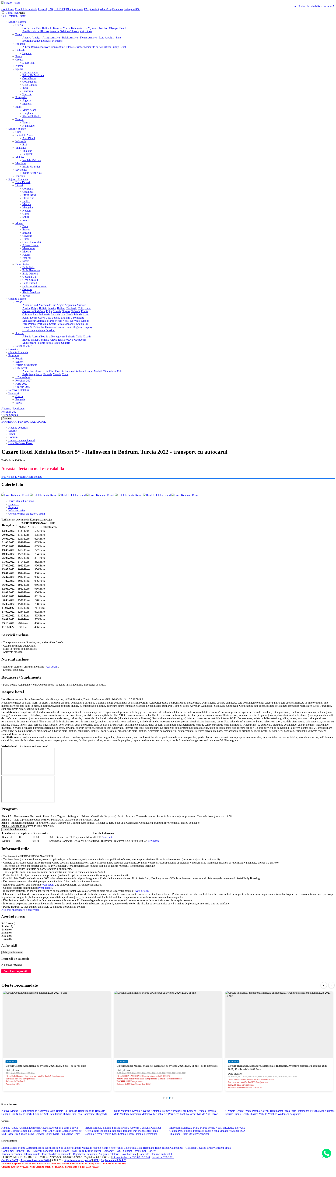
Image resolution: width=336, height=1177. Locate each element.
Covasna (27, 235)
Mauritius (20, 163)
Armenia (35, 1127)
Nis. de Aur (203, 1113)
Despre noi (140, 1150)
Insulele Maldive (31, 160)
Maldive (19, 157)
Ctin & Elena (18, 1113)
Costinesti (27, 191)
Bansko (35, 46)
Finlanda (20, 50)
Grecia (19, 24)
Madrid (98, 371)
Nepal (66, 320)
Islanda (78, 314)
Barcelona (35, 371)
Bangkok (27, 153)
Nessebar (78, 46)
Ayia (52, 1110)
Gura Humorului (31, 242)
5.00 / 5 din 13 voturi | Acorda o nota (21, 476)
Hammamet (28, 125)
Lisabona (79, 371)
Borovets (45, 46)
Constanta (27, 188)
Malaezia (41, 320)
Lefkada (201, 1110)
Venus (25, 220)
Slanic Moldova (31, 292)
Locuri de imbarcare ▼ (14, 829)
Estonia (57, 311)
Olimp (25, 213)
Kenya (41, 317)
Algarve (26, 100)
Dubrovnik (28, 62)
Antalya (26, 37)
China (88, 308)
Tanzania (20, 175)
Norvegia (75, 320)
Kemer (166, 1110)
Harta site (143, 1154)
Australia (81, 305)
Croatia (19, 59)
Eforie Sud (28, 198)
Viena (65, 374)
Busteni (26, 232)
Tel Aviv (47, 374)
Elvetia (26, 339)
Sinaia (25, 260)
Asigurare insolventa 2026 (35, 1160)
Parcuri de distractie (26, 364)
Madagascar (29, 320)
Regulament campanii (85, 1154)
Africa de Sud (30, 305)
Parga (287, 1110)
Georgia (134, 1127)
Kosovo (68, 339)
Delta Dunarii (22, 182)
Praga (32, 374)
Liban (130, 1133)
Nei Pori (103, 28)
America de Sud (47, 305)
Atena (25, 371)
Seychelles (21, 169)
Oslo (119, 371)
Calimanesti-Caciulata (34, 286)
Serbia (60, 323)
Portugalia (21, 97)
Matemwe (146, 1113)
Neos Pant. (179, 1113)
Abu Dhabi (28, 138)
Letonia (56, 317)
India (35, 314)
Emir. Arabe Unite (70, 1133)
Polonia (32, 323)
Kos (85, 28)
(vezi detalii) (51, 666)
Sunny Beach (119, 46)
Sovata (26, 295)
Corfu (25, 28)
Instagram (129, 9)
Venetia (57, 374)
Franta (18, 56)
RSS (137, 9)
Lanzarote (27, 91)
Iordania (55, 314)
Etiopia (98, 1127)
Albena (26, 46)
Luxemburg (77, 317)
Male (116, 1113)
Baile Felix (28, 267)
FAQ (87, 9)
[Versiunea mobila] (334, 6)
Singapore (70, 323)
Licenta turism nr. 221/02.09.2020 (131, 1157)
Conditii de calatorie (26, 9)
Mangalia (27, 207)
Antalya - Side (113, 37)
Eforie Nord (29, 194)
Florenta (59, 371)
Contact (94, 9)
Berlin (45, 371)
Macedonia (80, 339)
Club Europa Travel (66, 1150)
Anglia (60, 305)
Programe (13, 355)
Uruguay (87, 327)
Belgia (34, 308)
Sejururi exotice (17, 128)
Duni (73, 1113)
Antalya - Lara (96, 37)
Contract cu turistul (161, 1154)
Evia (38, 28)
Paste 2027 (21, 383)
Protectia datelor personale (56, 1154)
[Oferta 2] (166, 1098)
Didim (58, 1113)
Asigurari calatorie (109, 1154)
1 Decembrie (22, 377)
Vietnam (40, 330)
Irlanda (69, 314)
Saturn (26, 216)
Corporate (77, 9)
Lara (184, 1110)
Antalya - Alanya (41, 37)
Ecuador (39, 1133)
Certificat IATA (9, 1160)
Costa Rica (12, 1133)
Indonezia (20, 141)
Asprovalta (43, 1110)
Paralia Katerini (31, 31)
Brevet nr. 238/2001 (163, 1157)
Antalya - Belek (60, 37)
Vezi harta (107, 837)
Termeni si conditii (11, 1154)
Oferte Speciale (9, 414)
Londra (89, 371)
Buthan (61, 308)
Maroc (50, 320)
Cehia (79, 336)
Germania (43, 339)
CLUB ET (59, 9)
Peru (24, 323)
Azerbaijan (55, 1127)
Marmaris (57, 40)
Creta (33, 28)
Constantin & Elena (62, 46)
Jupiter (26, 201)
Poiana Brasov (30, 245)
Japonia (33, 317)
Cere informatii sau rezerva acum (26, 513)
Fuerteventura (30, 72)
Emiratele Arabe (24, 135)
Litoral (19, 185)
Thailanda (20, 147)
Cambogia (71, 308)
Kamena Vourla (61, 28)
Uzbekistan (28, 330)
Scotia (52, 323)
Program (13, 507)
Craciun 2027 (22, 386)
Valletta (263, 1113)
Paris (25, 374)
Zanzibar (50, 330)
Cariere (152, 1150)
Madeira (26, 103)
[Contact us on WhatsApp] (326, 1153)
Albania (26, 336)
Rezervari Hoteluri (18, 389)
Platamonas (303, 1110)
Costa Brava (29, 78)
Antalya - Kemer (78, 37)
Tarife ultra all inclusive (21, 501)
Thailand (27, 150)
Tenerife (26, 94)
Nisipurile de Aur (93, 46)
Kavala (136, 1110)
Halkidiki (47, 28)
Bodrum (26, 40)
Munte (19, 223)
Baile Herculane (31, 270)
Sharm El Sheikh (31, 116)
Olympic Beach (117, 28)
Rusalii (19, 358)
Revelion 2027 (23, 345)
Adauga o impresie (12, 952)
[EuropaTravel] (11, 2)
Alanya (5, 1110)
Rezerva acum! (325, 6)
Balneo (13, 1147)
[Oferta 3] (169, 1098)
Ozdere (247, 1110)
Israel (86, 314)
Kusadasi (46, 40)
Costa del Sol (29, 81)
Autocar (19, 333)
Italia (25, 317)
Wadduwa (283, 1113)
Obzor (107, 46)
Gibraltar (27, 314)
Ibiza (25, 87)
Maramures (28, 248)
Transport (13, 393)
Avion (18, 301)
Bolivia (43, 308)
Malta (196, 1127)
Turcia (18, 34)
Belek (81, 1110)
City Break (21, 367)
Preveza (314, 1110)
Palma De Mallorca (33, 75)
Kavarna (145, 1110)
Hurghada (27, 113)
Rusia (208, 1130)
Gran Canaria (29, 84)
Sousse (229, 1113)
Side (321, 1110)
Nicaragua (228, 1127)
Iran (63, 314)
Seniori (19, 361)
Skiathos (65, 31)
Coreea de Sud (30, 311)
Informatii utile (16, 510)
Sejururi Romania (18, 179)
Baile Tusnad (29, 282)
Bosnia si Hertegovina (52, 336)
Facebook (117, 9)
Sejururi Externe (17, 21)
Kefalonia (76, 28)
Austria (19, 65)
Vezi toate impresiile (16, 971)
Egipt (18, 106)
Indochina (105, 1130)
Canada (35, 1130)
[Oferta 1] (163, 1098)
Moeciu (26, 251)
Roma (39, 374)
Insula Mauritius (31, 166)
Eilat (51, 371)
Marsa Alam (29, 109)
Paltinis (26, 254)
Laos (48, 317)
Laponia (26, 53)
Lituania (65, 317)
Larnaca (69, 371)
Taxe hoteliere (128, 1154)
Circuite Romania (18, 352)
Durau (25, 238)
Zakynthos (86, 31)
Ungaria (77, 327)
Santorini (54, 31)
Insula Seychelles (31, 172)
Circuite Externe (17, 298)
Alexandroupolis (28, 1110)
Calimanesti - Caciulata (183, 1147)
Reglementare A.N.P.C (113, 1160)
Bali (24, 144)
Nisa (113, 371)
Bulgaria (20, 43)
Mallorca (125, 1113)
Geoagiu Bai (29, 276)
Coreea (66, 1130)
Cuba (18, 131)
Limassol (211, 1110)
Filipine (66, 311)
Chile (81, 308)
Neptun (26, 210)
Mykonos (93, 28)
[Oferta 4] (172, 1098)
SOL (96, 1160)
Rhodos (44, 31)
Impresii (42, 9)
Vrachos (273, 1113)
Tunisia (19, 119)
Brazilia (52, 308)
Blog (69, 9)
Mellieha (158, 1113)
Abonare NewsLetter (13, 408)
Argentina (70, 305)
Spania (19, 68)
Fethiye (36, 40)
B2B (50, 9)
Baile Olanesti (30, 273)
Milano (107, 371)
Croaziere (13, 349)
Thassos (74, 31)
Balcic (59, 1110)
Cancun (5, 1113)
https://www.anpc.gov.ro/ (78, 1160)
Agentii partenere (43, 1150)
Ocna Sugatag (30, 279)
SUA (33, 327)
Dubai (66, 1113)
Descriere (13, 504)
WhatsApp (105, 9)
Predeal (26, 257)
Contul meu (7, 9)
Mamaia (26, 204)
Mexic (58, 320)
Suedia (40, 327)
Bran (25, 226)
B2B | (30, 1150)
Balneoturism (22, 264)
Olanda (85, 320)
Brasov (26, 229)
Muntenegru (29, 342)
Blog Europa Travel (90, 1150)
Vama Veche (108, 1147)
